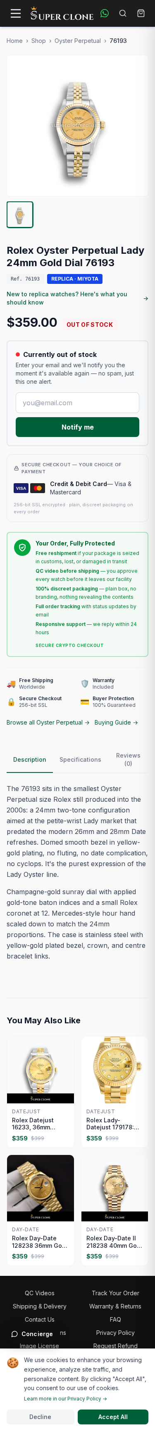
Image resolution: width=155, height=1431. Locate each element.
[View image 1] (20, 214)
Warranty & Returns (115, 1306)
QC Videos (40, 1292)
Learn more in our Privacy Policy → (65, 1399)
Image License (39, 1345)
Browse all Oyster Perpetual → (48, 722)
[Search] (122, 13)
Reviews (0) (128, 759)
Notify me (78, 427)
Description (29, 759)
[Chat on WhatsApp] (104, 13)
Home (15, 40)
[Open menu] (16, 13)
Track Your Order (115, 1292)
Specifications (80, 759)
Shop (38, 40)
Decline (40, 1416)
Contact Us (40, 1319)
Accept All (113, 1416)
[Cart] (141, 13)
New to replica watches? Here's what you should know (77, 298)
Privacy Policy (115, 1332)
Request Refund (115, 1345)
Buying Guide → (116, 722)
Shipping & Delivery (40, 1306)
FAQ (115, 1319)
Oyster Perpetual (78, 40)
